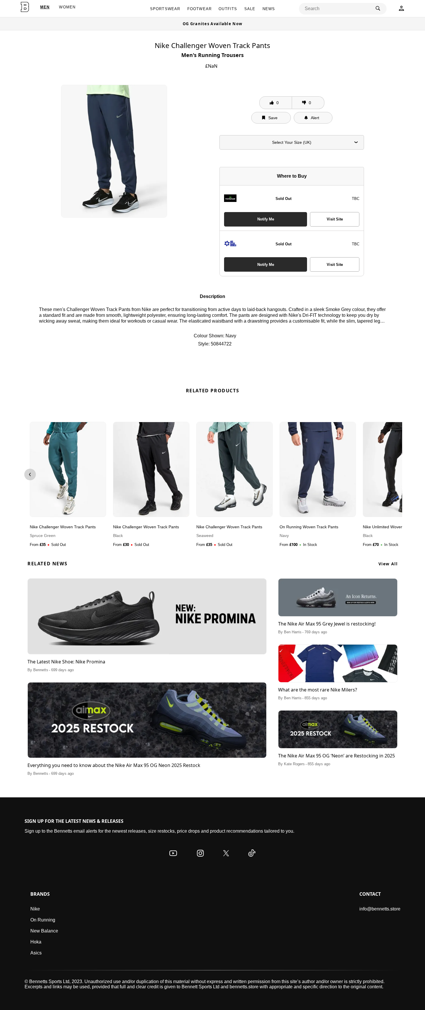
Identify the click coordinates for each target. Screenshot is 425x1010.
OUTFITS (228, 9)
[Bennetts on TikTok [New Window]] (251, 858)
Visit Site (335, 219)
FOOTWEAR (199, 9)
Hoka (35, 941)
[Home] (25, 7)
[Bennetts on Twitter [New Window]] (226, 858)
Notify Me (265, 219)
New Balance (44, 930)
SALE (250, 9)
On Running (42, 919)
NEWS (269, 9)
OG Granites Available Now (213, 23)
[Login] (401, 10)
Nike (35, 908)
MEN (45, 7)
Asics (36, 952)
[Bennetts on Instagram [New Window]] (200, 858)
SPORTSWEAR (165, 9)
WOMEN (67, 7)
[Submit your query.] (378, 8)
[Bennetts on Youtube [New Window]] (173, 858)
